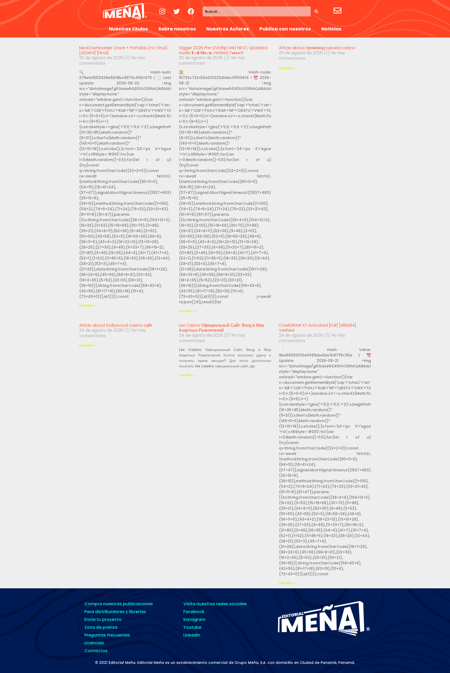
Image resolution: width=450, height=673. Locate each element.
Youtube (192, 627)
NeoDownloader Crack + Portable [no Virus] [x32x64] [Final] (123, 50)
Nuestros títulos (128, 29)
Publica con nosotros (285, 29)
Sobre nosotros (177, 29)
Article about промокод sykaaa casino (317, 48)
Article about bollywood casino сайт (115, 325)
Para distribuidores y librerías (115, 612)
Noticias (331, 29)
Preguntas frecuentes (107, 635)
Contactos (96, 651)
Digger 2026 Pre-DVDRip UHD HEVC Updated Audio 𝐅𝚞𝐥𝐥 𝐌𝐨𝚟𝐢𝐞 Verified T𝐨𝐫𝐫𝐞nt (223, 50)
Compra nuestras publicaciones (118, 604)
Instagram (194, 619)
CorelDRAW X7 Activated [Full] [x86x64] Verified (317, 327)
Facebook (193, 612)
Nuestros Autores (227, 29)
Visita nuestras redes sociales (215, 604)
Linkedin (191, 635)
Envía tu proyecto (103, 619)
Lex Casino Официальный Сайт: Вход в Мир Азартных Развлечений (221, 327)
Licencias (94, 643)
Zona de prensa (100, 627)
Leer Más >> (88, 305)
